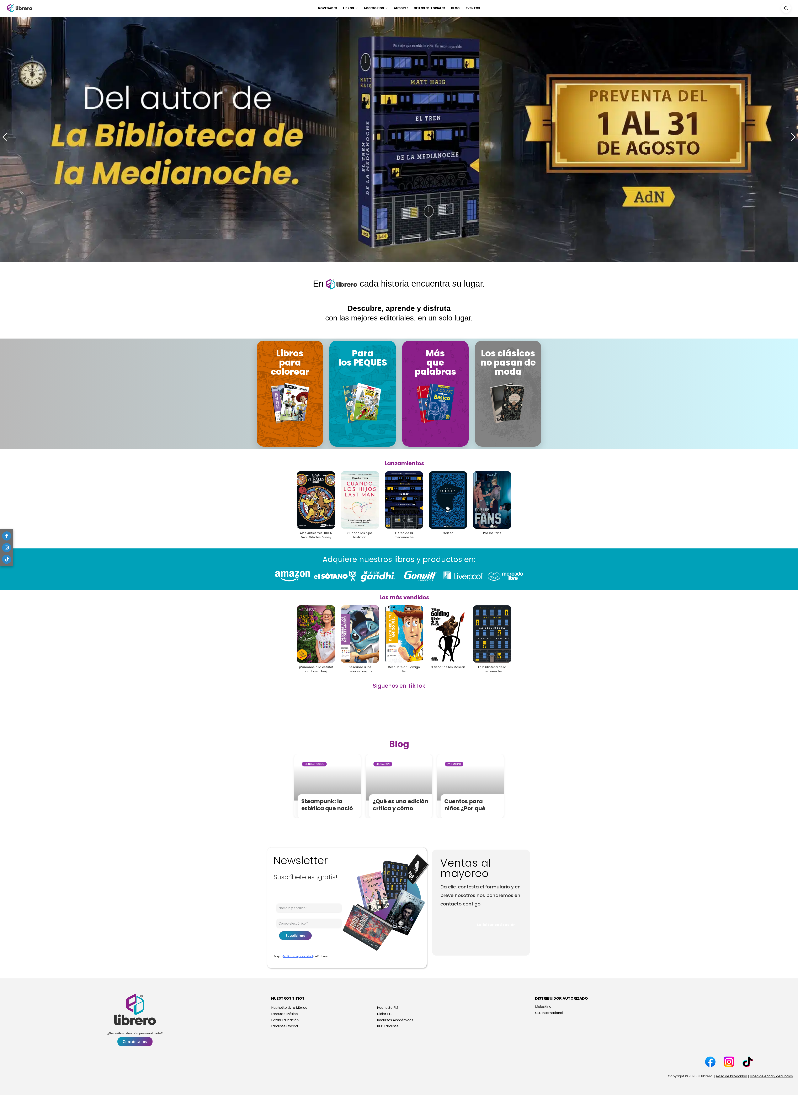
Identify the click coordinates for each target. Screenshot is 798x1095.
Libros (348, 8)
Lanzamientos (404, 463)
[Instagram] (6, 547)
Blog (455, 8)
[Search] (786, 8)
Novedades (327, 8)
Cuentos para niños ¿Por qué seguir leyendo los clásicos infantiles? (471, 812)
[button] (356, 8)
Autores (401, 8)
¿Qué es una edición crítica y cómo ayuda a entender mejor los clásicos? (400, 812)
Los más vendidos (404, 597)
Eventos (473, 8)
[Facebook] (6, 536)
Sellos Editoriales (429, 8)
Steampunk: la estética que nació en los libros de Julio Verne (329, 812)
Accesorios (374, 8)
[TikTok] (6, 559)
